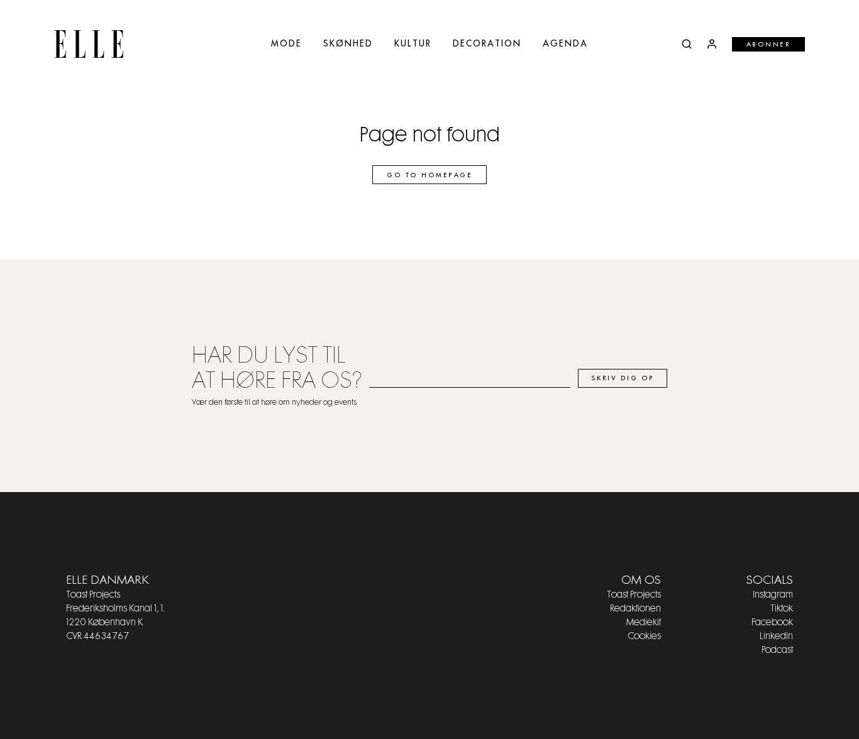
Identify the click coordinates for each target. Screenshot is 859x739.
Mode (286, 44)
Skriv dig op (623, 378)
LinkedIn (776, 636)
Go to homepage (429, 175)
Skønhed (348, 44)
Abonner (768, 44)
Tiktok (781, 609)
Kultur (412, 44)
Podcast (777, 650)
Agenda (565, 44)
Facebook (772, 622)
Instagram (773, 595)
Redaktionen (635, 609)
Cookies (644, 636)
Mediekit (643, 622)
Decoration (487, 44)
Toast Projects (634, 595)
